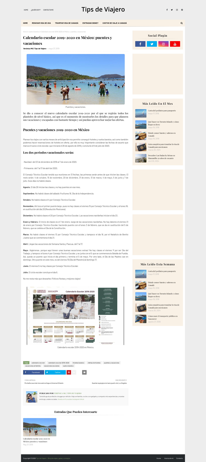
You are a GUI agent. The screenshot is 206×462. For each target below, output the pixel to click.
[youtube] (175, 44)
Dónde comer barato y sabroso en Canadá (162, 134)
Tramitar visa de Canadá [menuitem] (66, 23)
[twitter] (172, 9)
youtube (69, 399)
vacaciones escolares (51, 366)
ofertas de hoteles (94, 363)
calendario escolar (38, 363)
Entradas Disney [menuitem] (90, 23)
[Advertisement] (157, 74)
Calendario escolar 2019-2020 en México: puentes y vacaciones (36, 440)
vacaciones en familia (32, 366)
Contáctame (48, 10)
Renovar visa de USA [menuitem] (41, 23)
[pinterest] (181, 9)
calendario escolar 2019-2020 (58, 363)
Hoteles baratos (78, 363)
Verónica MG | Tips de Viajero (34, 48)
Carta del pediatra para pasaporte (162, 110)
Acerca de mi (168, 458)
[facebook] (167, 9)
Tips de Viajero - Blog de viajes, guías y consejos (53, 458)
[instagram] (177, 9)
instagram (76, 399)
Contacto (179, 458)
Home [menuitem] (25, 23)
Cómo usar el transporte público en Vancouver (163, 317)
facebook (61, 399)
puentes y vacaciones (111, 363)
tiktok (82, 399)
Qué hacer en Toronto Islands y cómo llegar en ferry (163, 123)
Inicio (25, 32)
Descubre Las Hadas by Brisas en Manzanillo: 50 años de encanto (161, 156)
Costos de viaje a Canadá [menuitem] (115, 23)
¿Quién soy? (35, 10)
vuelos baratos (34, 32)
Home (26, 10)
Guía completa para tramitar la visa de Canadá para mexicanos (163, 145)
